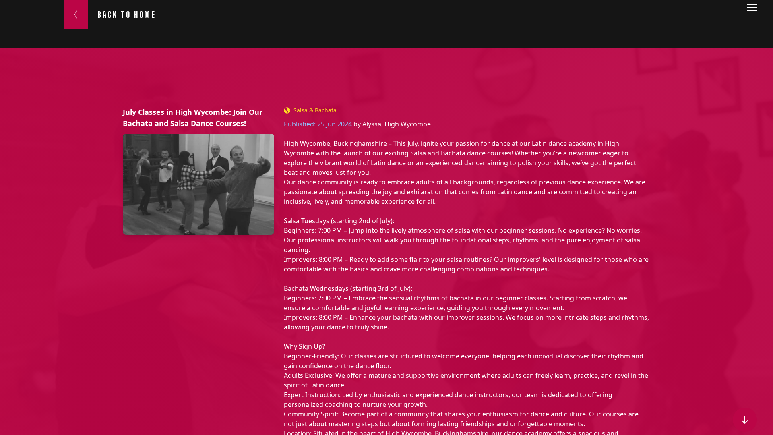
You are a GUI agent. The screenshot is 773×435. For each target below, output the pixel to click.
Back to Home (126, 14)
